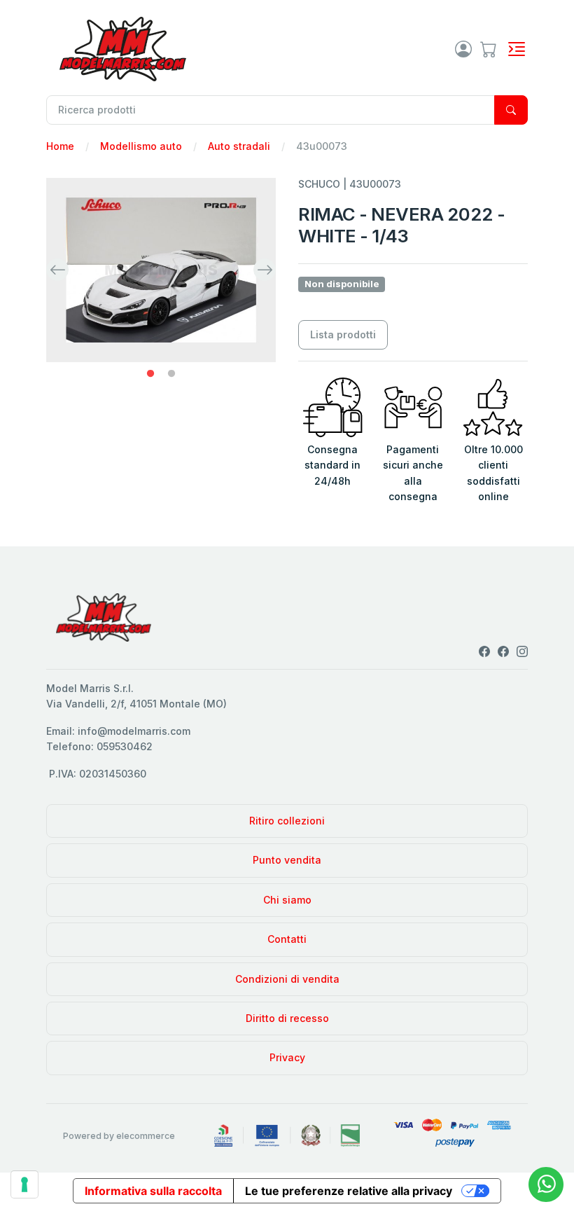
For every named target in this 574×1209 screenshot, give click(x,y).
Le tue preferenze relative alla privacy (348, 1191)
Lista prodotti (343, 334)
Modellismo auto (141, 146)
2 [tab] (171, 374)
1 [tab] (151, 374)
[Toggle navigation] (516, 49)
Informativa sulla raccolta (153, 1191)
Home (60, 146)
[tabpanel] (161, 270)
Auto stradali (239, 146)
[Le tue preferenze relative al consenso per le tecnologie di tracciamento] (24, 1184)
